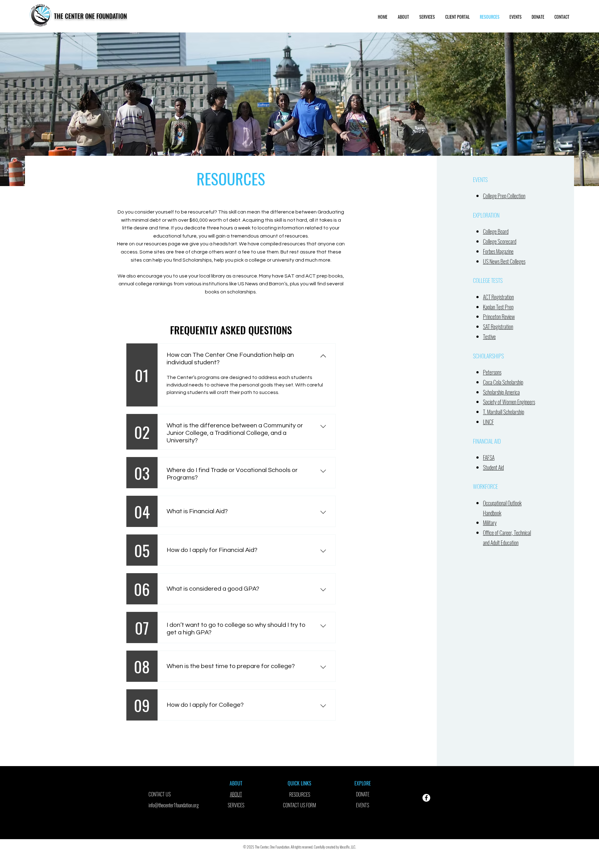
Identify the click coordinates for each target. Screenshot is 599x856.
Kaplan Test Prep (498, 307)
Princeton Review (499, 316)
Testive (489, 336)
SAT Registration (498, 326)
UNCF (488, 422)
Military (490, 523)
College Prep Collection (504, 196)
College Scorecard (499, 241)
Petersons (492, 372)
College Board (496, 231)
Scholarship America (501, 392)
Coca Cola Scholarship (503, 382)
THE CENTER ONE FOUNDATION (90, 16)
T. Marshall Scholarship (503, 412)
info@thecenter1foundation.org (174, 805)
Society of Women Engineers (509, 402)
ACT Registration (498, 297)
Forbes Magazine (498, 251)
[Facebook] (426, 798)
